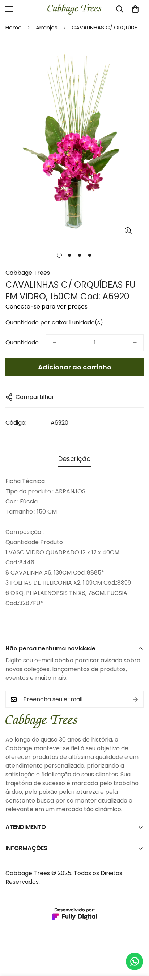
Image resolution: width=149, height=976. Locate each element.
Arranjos (47, 27)
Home (13, 27)
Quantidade (22, 342)
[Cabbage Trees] (74, 9)
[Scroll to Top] (136, 937)
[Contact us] (134, 961)
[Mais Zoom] (128, 230)
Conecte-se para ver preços (46, 306)
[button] (135, 9)
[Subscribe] (136, 699)
